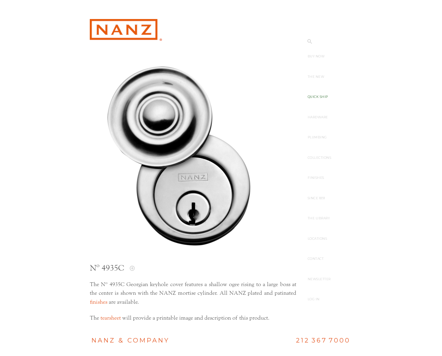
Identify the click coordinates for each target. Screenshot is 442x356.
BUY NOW (316, 56)
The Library (319, 218)
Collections (320, 157)
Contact (316, 259)
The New (316, 77)
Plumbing (317, 137)
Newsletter (319, 279)
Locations (317, 238)
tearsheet (110, 318)
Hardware (318, 117)
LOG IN (314, 299)
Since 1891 (316, 198)
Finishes (316, 178)
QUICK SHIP (318, 97)
